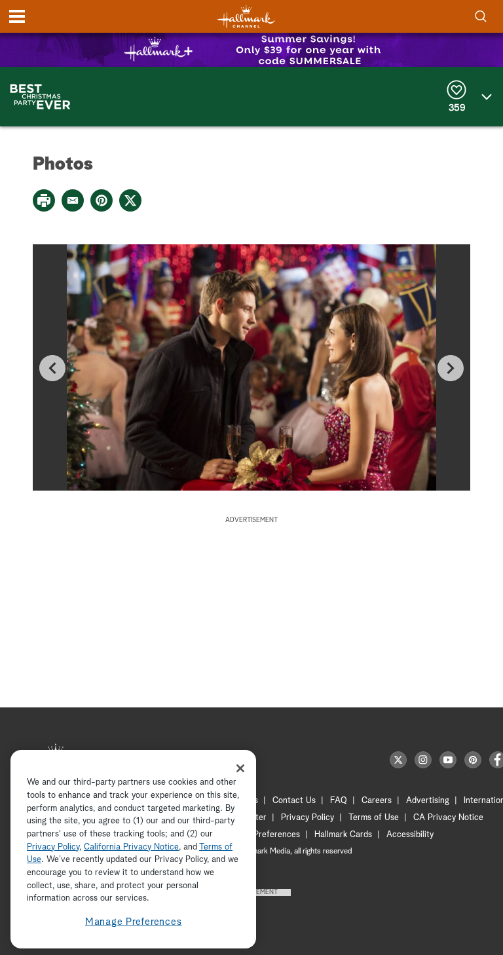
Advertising (427, 800)
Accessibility (410, 835)
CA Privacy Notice (448, 818)
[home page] (246, 16)
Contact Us (294, 800)
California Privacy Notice (131, 847)
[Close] (240, 768)
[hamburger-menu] (17, 16)
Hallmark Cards (343, 835)
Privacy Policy (307, 818)
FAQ (338, 800)
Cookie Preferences (262, 835)
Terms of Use (373, 818)
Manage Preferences (133, 922)
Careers (377, 800)
